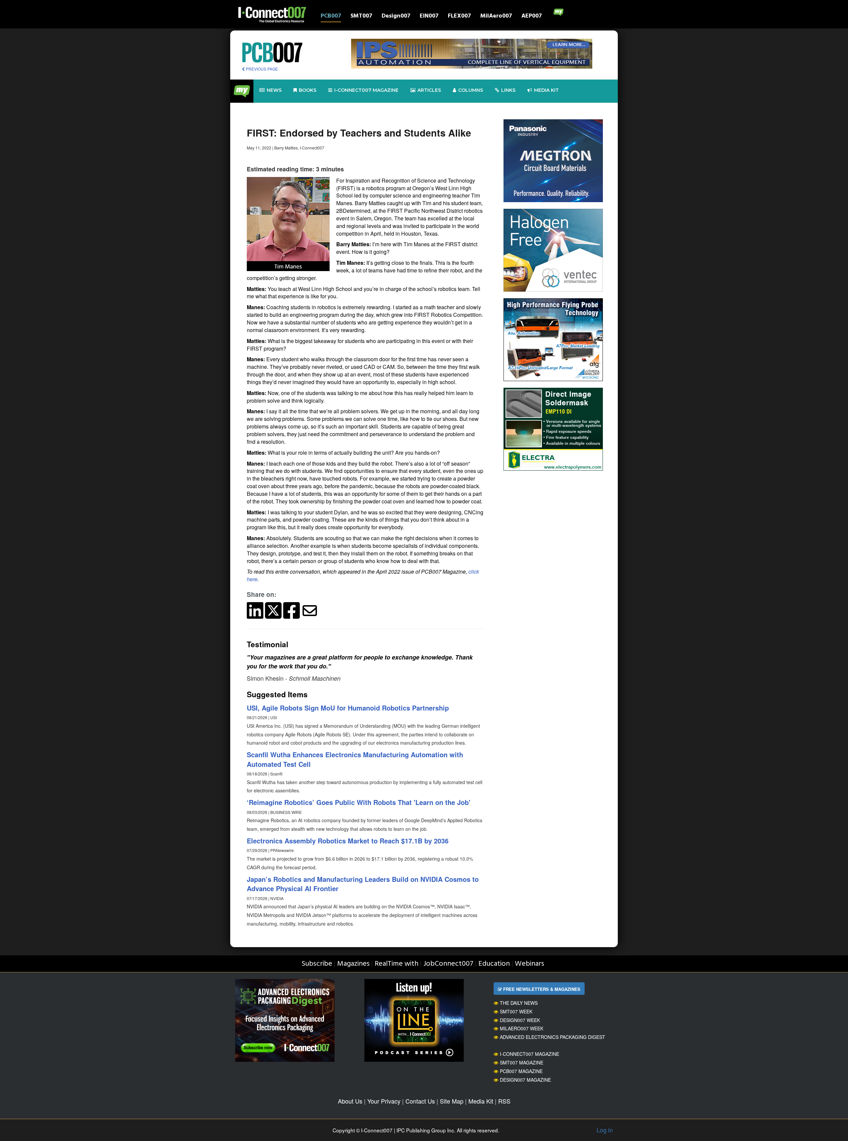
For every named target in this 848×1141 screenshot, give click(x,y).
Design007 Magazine (525, 1079)
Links (508, 90)
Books (307, 90)
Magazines (353, 964)
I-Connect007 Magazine (366, 90)
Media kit (546, 90)
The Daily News (519, 1002)
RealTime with (396, 964)
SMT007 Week (516, 1011)
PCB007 (331, 17)
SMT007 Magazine (521, 1062)
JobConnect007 (448, 964)
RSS (504, 1101)
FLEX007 (459, 17)
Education (494, 964)
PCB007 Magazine (521, 1071)
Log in (605, 1129)
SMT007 (361, 17)
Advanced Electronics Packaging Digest (552, 1037)
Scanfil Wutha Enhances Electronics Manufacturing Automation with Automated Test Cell (355, 759)
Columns (470, 90)
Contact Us (420, 1101)
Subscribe (316, 964)
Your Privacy (383, 1101)
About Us (350, 1101)
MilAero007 (496, 17)
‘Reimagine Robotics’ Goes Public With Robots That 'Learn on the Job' (358, 802)
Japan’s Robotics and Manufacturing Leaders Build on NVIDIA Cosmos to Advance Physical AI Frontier (363, 883)
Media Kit (480, 1101)
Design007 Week (520, 1020)
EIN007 (429, 17)
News (274, 90)
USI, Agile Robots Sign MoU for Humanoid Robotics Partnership (348, 708)
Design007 (396, 17)
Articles (429, 90)
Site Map (451, 1101)
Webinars (529, 964)
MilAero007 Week (521, 1028)
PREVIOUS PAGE (261, 69)
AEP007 (531, 17)
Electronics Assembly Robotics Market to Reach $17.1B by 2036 (348, 840)
